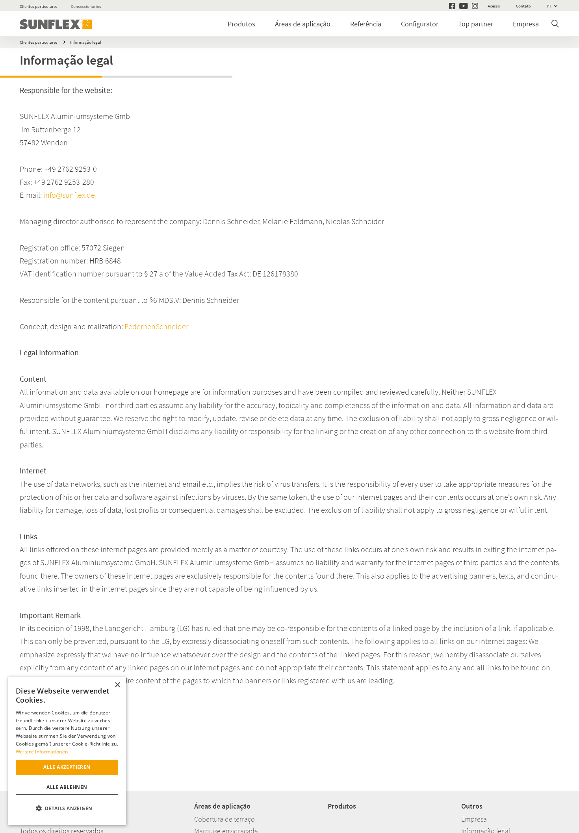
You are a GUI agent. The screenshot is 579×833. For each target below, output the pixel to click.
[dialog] (67, 751)
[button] (67, 808)
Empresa (526, 23)
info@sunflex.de (69, 195)
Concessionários (86, 6)
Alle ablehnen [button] (66, 787)
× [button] (117, 685)
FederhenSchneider (156, 326)
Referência (365, 23)
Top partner (475, 23)
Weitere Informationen (42, 751)
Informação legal (85, 42)
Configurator (419, 23)
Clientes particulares (39, 6)
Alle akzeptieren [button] (66, 767)
